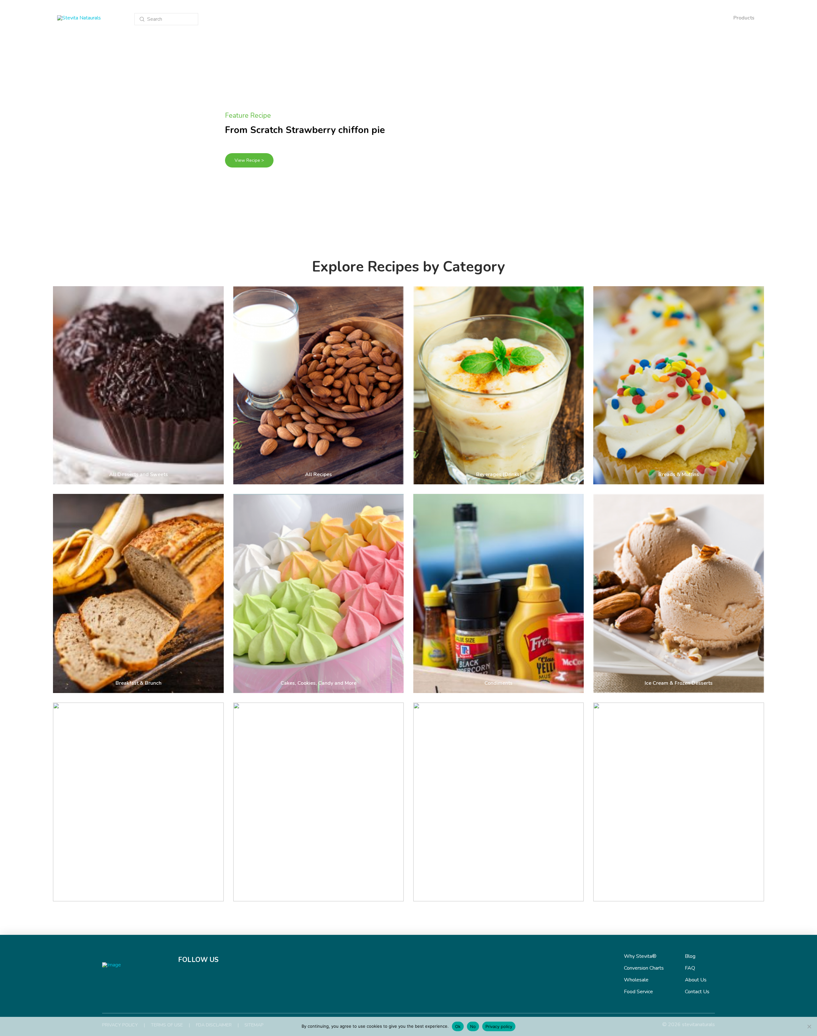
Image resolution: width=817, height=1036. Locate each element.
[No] (809, 1026)
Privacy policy (498, 1026)
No (473, 1026)
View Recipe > (249, 160)
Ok (458, 1026)
